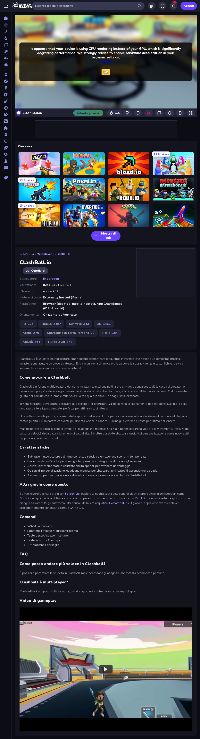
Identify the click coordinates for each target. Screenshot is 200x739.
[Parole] (6, 121)
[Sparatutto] (6, 141)
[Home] (6, 18)
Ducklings (142, 498)
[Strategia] (6, 154)
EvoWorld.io (118, 503)
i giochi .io (72, 494)
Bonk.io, (25, 498)
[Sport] (6, 147)
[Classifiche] (6, 64)
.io (32, 254)
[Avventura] (6, 81)
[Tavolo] (6, 161)
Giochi (24, 254)
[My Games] (162, 6)
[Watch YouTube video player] (106, 669)
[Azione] (6, 88)
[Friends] (151, 6)
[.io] (6, 114)
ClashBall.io (62, 254)
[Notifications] (173, 6)
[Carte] (6, 94)
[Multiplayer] (6, 58)
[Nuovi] (6, 31)
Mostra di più (108, 235)
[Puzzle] (6, 128)
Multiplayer (44, 254)
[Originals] (6, 51)
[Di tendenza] (6, 38)
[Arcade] (6, 74)
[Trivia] (6, 167)
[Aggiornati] (6, 44)
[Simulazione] (6, 134)
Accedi (189, 6)
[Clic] (6, 101)
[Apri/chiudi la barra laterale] (6, 6)
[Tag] (6, 177)
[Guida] (6, 108)
